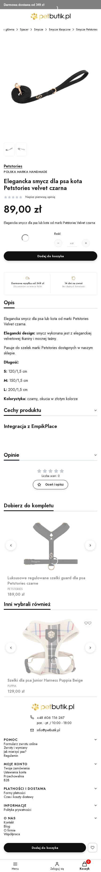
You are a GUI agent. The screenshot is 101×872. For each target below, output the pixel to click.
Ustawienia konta (15, 772)
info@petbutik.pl (48, 730)
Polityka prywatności (17, 810)
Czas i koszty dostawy (18, 797)
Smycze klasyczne (59, 29)
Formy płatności (14, 793)
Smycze (38, 29)
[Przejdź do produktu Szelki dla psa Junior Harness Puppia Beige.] (50, 646)
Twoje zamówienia (17, 768)
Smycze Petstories (86, 29)
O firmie (9, 830)
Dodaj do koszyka (50, 256)
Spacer (24, 29)
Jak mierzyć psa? (15, 752)
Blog (7, 826)
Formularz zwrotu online (20, 744)
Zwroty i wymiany (15, 748)
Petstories (25, 168)
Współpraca (12, 834)
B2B (6, 780)
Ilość (57, 234)
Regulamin (11, 756)
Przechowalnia (14, 776)
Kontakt (9, 822)
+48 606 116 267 (51, 717)
